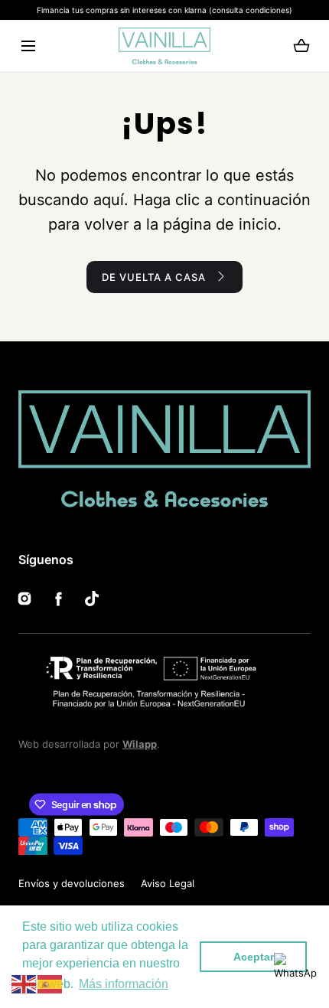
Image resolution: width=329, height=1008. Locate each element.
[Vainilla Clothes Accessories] (164, 46)
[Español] (50, 983)
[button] (27, 46)
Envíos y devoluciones (71, 883)
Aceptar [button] (253, 957)
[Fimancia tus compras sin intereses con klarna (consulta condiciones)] (164, 10)
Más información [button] (123, 983)
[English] (24, 983)
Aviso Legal (167, 883)
